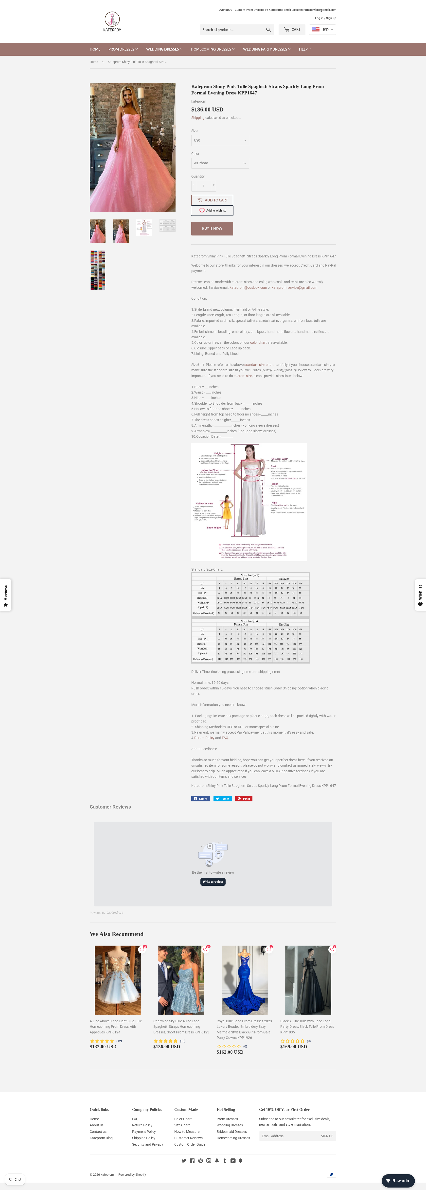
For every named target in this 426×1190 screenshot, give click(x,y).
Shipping (198, 118)
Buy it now (212, 228)
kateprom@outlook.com (248, 287)
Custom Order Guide (189, 1144)
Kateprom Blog (101, 1138)
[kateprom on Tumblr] (225, 1161)
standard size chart (259, 365)
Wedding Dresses (163, 49)
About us (97, 1125)
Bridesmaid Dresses (232, 1132)
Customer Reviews (188, 1138)
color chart (258, 342)
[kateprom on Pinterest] (200, 1161)
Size (194, 131)
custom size (243, 376)
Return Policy (204, 738)
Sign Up (327, 1136)
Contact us (98, 1132)
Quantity (198, 176)
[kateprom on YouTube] (233, 1161)
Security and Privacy (147, 1144)
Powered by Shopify (132, 1174)
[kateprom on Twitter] (183, 1161)
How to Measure (186, 1132)
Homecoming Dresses (211, 49)
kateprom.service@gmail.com (294, 287)
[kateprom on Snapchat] (216, 1161)
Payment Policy (144, 1132)
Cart (296, 29)
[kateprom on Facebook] (192, 1161)
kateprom (107, 1174)
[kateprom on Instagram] (208, 1161)
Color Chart (183, 1119)
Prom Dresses (121, 49)
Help (303, 49)
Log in (319, 18)
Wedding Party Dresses (265, 49)
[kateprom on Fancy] (240, 1161)
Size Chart (182, 1125)
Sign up (331, 18)
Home (95, 49)
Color (195, 154)
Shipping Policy (143, 1138)
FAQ (225, 738)
